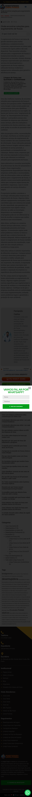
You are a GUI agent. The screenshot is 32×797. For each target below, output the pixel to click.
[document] (16, 398)
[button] (29, 388)
